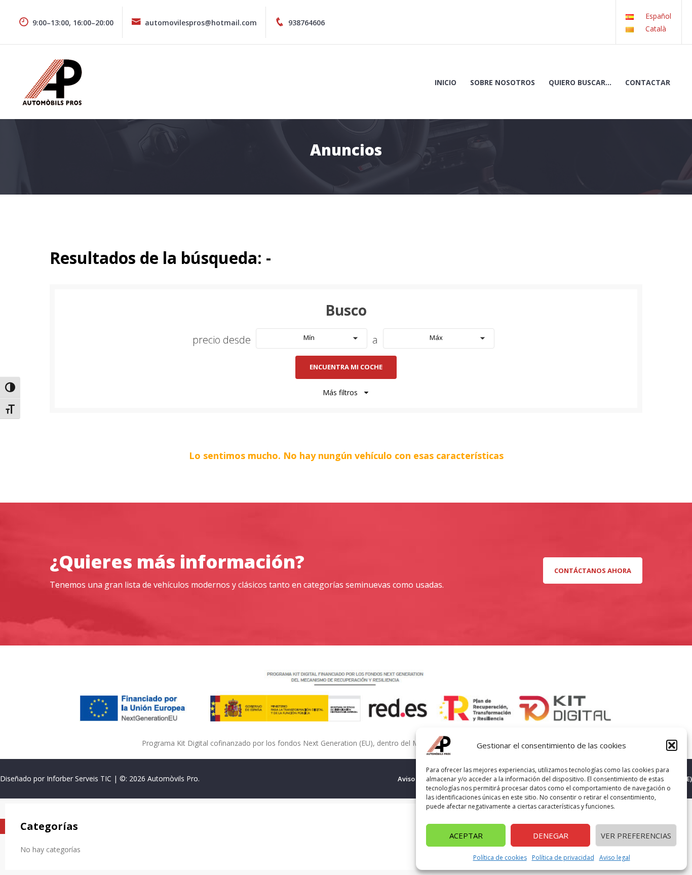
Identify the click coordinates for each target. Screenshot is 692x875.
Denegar (550, 835)
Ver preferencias (636, 835)
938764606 (306, 22)
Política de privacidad (563, 857)
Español (658, 16)
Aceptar (466, 835)
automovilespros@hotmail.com (201, 22)
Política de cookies (500, 857)
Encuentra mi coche (346, 366)
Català (655, 28)
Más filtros (340, 392)
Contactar (647, 82)
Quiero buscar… (580, 82)
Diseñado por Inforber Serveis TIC (55, 778)
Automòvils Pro (172, 778)
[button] (672, 745)
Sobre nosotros (502, 82)
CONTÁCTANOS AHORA (592, 570)
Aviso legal (614, 857)
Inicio (445, 82)
